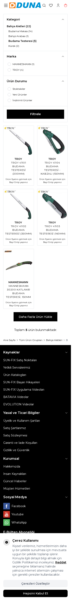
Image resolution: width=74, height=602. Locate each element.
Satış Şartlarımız (14, 428)
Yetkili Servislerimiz (16, 367)
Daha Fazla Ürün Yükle (35, 317)
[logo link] (25, 5)
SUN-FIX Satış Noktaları (20, 360)
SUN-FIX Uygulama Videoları (23, 389)
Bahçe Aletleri (54, 340)
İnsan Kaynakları (14, 474)
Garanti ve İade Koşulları (20, 443)
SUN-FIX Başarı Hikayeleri (21, 382)
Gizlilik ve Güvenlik (16, 450)
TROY (18, 158)
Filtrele (35, 114)
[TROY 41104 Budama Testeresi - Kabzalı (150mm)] (52, 141)
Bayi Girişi (14, 182)
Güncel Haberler (15, 481)
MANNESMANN (18, 282)
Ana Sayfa (9, 340)
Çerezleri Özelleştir (35, 583)
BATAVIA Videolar (16, 397)
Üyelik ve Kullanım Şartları (21, 421)
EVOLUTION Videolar (18, 404)
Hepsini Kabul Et (35, 593)
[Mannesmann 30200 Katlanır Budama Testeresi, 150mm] (18, 264)
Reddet (60, 562)
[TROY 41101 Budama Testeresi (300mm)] (18, 141)
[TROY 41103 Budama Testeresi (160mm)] (52, 204)
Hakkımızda (11, 466)
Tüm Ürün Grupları (30, 340)
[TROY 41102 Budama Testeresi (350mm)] (18, 204)
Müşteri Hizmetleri (16, 488)
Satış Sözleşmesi (15, 435)
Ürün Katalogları (14, 375)
